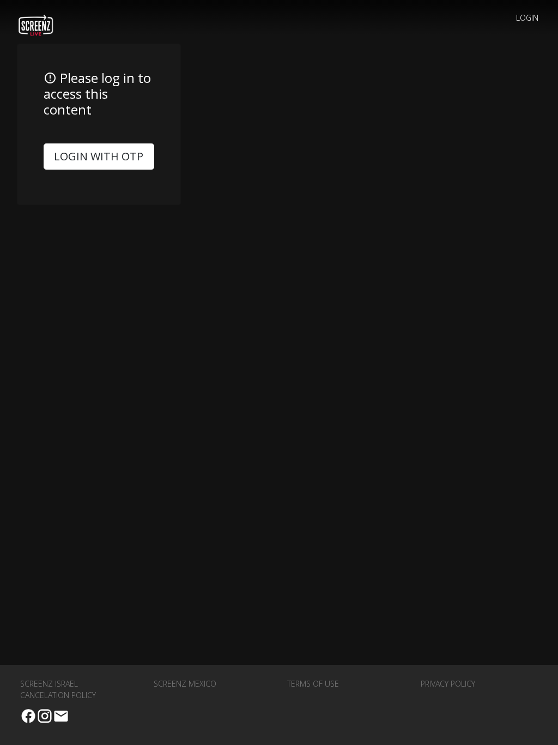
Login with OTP (98, 156)
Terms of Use (313, 683)
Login (527, 18)
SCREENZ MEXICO (185, 683)
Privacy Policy (448, 683)
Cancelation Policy (58, 695)
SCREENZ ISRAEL (49, 683)
